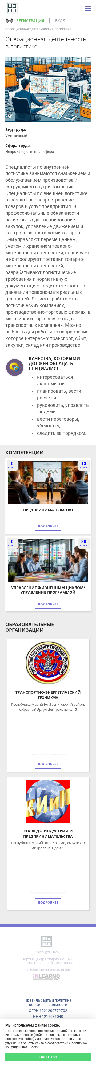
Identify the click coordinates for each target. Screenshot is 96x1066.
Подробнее (48, 526)
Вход (60, 20)
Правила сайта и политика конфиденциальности (48, 1002)
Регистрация (30, 20)
